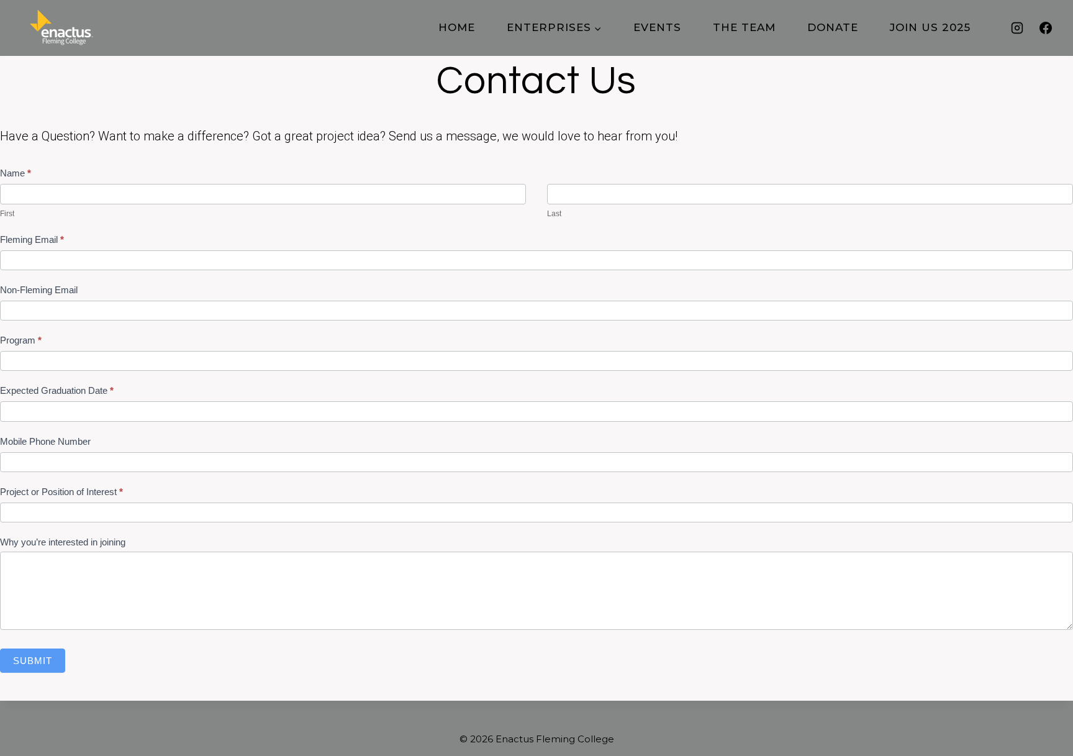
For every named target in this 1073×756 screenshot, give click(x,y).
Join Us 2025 (930, 27)
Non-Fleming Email (39, 290)
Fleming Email (32, 239)
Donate (832, 27)
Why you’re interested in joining (62, 542)
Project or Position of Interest (61, 491)
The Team (744, 27)
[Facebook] (1045, 28)
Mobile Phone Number (45, 441)
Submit (32, 660)
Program (21, 340)
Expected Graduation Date (57, 390)
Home (456, 27)
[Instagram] (1017, 28)
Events (657, 27)
